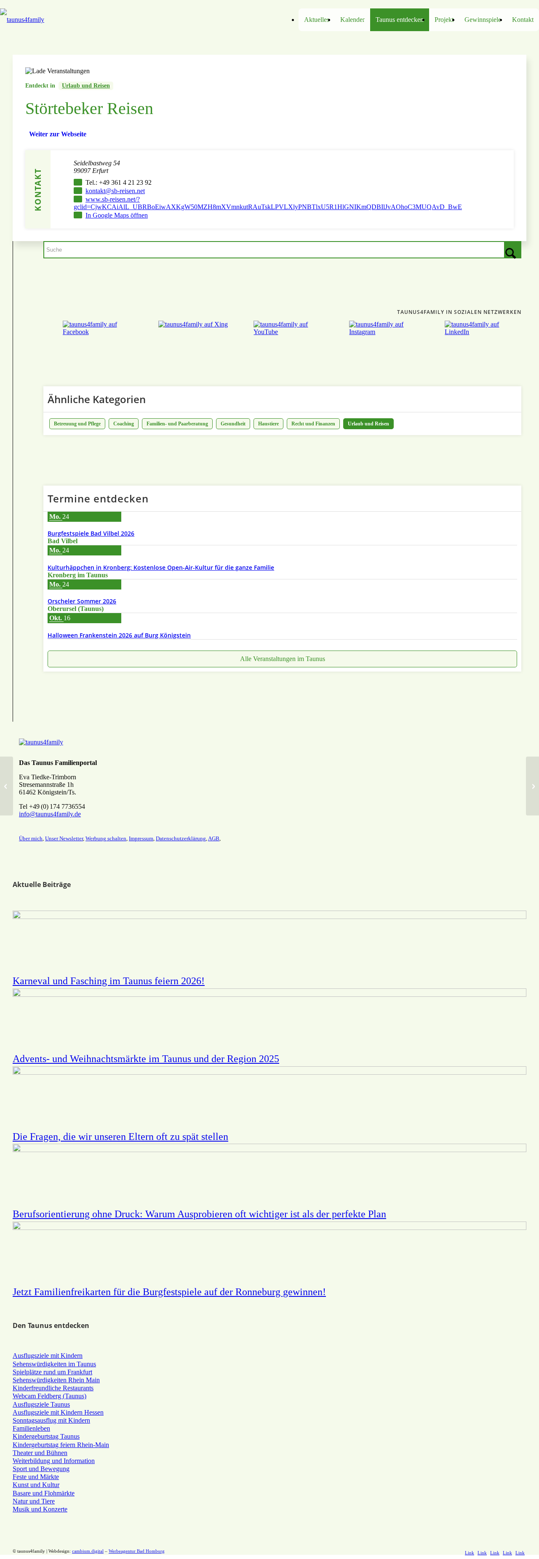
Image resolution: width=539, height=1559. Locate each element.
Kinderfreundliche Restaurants (53, 1388)
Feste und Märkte (36, 1476)
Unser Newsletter (64, 838)
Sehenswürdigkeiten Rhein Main (56, 1380)
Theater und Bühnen (40, 1452)
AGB (213, 838)
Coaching (123, 424)
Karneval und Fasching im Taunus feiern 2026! (109, 980)
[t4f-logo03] (67, 19)
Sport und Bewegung (41, 1468)
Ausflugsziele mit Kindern (48, 1355)
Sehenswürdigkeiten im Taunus (54, 1364)
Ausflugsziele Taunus (41, 1404)
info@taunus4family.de (50, 814)
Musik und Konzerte (40, 1509)
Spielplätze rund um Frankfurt (52, 1372)
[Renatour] (6, 786)
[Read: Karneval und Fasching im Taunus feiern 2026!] (269, 916)
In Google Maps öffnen (116, 215)
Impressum (141, 838)
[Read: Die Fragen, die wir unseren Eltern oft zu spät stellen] (269, 1072)
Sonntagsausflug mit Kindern (51, 1420)
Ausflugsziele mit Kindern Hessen (58, 1412)
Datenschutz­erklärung (181, 838)
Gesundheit (233, 424)
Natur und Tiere (34, 1501)
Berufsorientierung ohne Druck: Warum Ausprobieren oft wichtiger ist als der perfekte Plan (199, 1213)
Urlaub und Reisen (86, 85)
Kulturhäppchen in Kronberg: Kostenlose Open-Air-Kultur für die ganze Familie (161, 567)
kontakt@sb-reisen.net (115, 190)
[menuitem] (317, 19)
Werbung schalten (105, 838)
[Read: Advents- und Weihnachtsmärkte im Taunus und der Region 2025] (269, 994)
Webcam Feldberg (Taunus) (49, 1396)
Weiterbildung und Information (54, 1460)
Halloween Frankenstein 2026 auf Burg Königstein (119, 635)
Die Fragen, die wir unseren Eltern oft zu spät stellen (120, 1136)
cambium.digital (88, 1551)
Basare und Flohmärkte (44, 1493)
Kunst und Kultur (36, 1484)
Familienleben (31, 1428)
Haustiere (268, 424)
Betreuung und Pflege (77, 424)
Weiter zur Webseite (57, 134)
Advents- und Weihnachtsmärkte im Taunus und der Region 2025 (146, 1058)
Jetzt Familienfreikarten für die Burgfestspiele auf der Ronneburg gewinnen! (169, 1291)
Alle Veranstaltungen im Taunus (282, 658)
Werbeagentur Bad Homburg (137, 1551)
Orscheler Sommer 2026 (82, 601)
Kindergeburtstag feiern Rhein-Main (61, 1444)
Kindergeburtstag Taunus (46, 1436)
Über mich (31, 838)
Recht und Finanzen (313, 424)
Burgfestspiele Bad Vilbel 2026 (91, 533)
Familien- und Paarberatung (177, 424)
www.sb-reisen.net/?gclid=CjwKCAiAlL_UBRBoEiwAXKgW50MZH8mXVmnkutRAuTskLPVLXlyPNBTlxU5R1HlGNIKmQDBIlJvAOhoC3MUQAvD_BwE (268, 203)
